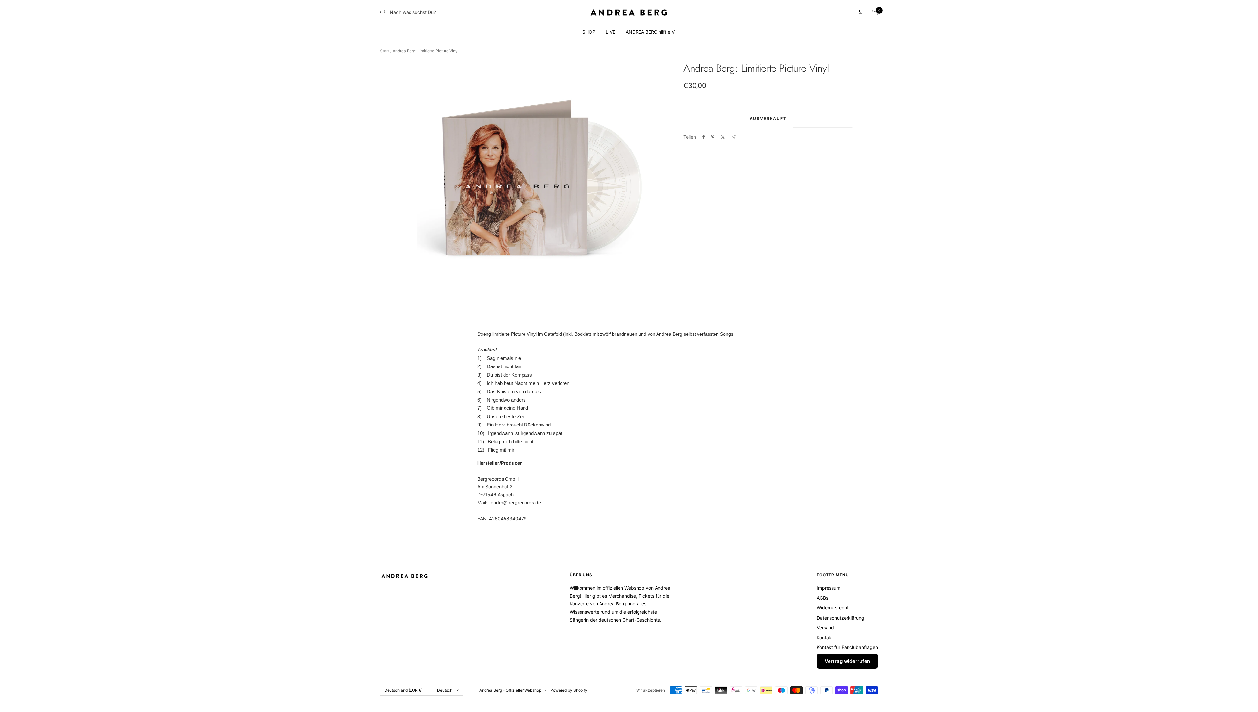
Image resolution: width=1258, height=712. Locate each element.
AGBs (822, 598)
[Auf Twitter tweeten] (723, 137)
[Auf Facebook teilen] (703, 137)
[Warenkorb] (874, 12)
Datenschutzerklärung (840, 618)
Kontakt (825, 637)
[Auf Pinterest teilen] (712, 137)
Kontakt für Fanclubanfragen (847, 647)
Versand (825, 627)
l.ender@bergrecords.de (514, 502)
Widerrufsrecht (832, 607)
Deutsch (444, 690)
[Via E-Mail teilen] (734, 137)
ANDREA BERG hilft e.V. (651, 32)
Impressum (828, 588)
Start (384, 51)
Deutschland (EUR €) (403, 690)
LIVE (610, 32)
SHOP (588, 32)
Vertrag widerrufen (847, 661)
